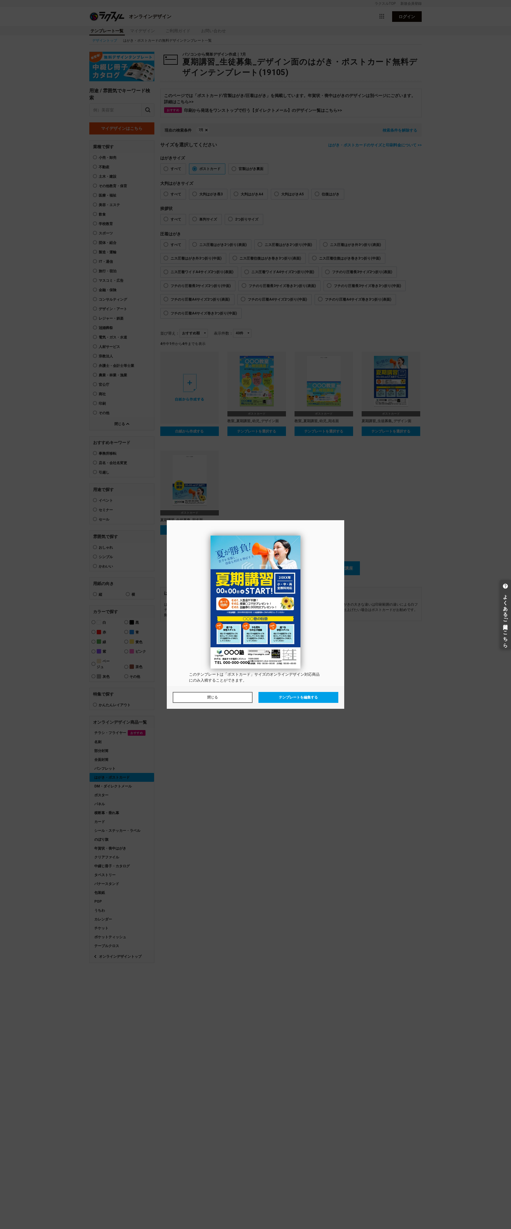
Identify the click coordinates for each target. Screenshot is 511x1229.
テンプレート (208, 674)
